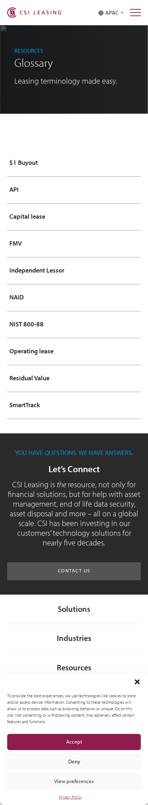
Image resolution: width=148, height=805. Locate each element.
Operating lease (31, 351)
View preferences (74, 781)
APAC (113, 12)
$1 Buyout (23, 163)
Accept (74, 741)
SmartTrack (24, 405)
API (14, 190)
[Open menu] (135, 12)
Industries (74, 638)
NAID (16, 297)
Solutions (74, 609)
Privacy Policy (70, 797)
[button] (137, 681)
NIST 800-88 (26, 324)
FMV (15, 243)
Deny (74, 761)
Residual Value (29, 378)
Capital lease (27, 216)
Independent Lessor (36, 270)
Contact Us (74, 570)
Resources (74, 667)
